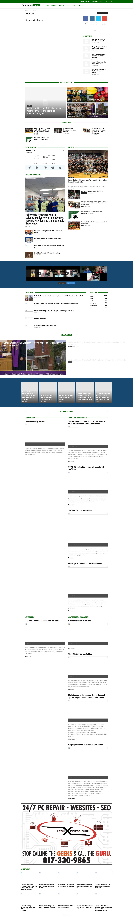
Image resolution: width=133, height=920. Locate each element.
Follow (92, 17)
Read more (28, 457)
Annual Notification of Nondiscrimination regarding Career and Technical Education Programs (29, 887)
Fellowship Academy (30, 209)
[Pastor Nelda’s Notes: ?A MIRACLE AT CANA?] (86, 64)
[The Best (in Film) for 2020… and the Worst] (45, 634)
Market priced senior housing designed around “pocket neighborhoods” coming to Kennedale (86, 696)
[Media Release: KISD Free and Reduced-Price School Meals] (77, 94)
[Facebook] (109, 1)
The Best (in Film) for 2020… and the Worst (42, 621)
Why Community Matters (35, 421)
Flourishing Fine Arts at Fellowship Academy (47, 253)
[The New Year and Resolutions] (88, 529)
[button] (107, 1)
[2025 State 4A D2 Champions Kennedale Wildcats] (58, 130)
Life (67, 5)
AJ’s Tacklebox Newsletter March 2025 (45, 325)
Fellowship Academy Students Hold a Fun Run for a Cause (48, 231)
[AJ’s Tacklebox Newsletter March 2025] (29, 327)
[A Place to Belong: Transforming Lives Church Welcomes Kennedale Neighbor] (29, 305)
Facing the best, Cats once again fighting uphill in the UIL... (84, 886)
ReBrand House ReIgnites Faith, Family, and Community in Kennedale (54, 311)
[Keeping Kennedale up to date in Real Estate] (88, 763)
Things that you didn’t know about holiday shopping (99, 47)
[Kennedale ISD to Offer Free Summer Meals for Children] (97, 94)
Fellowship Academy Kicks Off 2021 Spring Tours (48, 238)
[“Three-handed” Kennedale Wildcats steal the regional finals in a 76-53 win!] (74, 225)
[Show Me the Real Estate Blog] (88, 667)
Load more (66, 915)
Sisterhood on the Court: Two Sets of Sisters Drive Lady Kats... (85, 907)
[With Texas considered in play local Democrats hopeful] (86, 71)
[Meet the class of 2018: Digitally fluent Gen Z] (86, 41)
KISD (83, 206)
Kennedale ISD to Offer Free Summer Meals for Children (66, 885)
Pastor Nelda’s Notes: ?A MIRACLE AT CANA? (99, 62)
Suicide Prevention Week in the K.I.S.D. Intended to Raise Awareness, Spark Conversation (87, 422)
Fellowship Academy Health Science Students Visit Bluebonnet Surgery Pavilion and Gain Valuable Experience (44, 219)
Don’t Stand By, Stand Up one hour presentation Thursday (98, 55)
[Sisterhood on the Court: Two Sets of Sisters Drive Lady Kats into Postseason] (85, 898)
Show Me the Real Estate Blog (80, 654)
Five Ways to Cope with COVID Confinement (85, 563)
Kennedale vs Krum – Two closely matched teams (41, 138)
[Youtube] (111, 1)
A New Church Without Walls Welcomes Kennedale (66, 906)
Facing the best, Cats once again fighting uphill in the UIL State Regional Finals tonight (42, 131)
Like (86, 17)
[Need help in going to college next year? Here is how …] (29, 247)
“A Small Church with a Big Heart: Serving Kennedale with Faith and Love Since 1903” (58, 296)
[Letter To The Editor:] (29, 320)
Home (47, 5)
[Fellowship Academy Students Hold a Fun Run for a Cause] (29, 232)
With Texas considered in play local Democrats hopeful (99, 71)
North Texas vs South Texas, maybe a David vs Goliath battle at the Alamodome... (99, 131)
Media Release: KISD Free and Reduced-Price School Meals (46, 886)
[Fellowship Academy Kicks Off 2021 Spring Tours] (29, 240)
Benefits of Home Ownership (79, 621)
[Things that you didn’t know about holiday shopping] (86, 48)
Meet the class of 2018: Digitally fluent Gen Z (98, 40)
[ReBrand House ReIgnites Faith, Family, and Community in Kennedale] (29, 312)
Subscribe (104, 17)
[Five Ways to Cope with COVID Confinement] (88, 582)
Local (73, 5)
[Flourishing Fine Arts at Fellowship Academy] (29, 255)
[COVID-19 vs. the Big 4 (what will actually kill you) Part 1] (88, 482)
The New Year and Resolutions (80, 510)
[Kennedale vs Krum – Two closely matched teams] (29, 139)
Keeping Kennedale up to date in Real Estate (85, 745)
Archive (81, 5)
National (29, 105)
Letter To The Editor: (40, 318)
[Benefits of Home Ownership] (88, 634)
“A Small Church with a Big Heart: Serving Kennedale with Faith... (102, 886)
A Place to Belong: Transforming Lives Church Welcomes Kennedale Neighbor (56, 303)
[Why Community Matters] (45, 435)
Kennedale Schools (56, 5)
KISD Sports (71, 111)
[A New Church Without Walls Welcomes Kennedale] (66, 898)
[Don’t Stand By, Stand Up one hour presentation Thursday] (86, 56)
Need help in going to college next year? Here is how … (49, 246)
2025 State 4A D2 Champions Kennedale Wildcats (69, 130)
